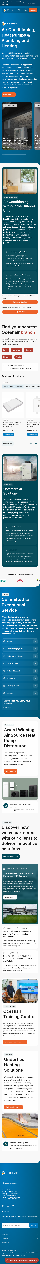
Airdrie (18, 357)
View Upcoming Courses (13, 1042)
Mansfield (16, 350)
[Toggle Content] (35, 641)
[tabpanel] (20, 419)
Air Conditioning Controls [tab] (13, 386)
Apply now (5, 4)
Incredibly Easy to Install (18, 252)
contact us (30, 1145)
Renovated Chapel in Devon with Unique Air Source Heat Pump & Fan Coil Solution (18, 958)
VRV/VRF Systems (15, 527)
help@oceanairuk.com (9, 1183)
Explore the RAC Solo (20, 302)
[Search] (13, 10)
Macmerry (6, 357)
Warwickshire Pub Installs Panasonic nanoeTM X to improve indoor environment (18, 934)
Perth (5, 350)
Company (5, 1238)
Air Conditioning (10, 105)
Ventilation (13, 550)
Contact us (7, 95)
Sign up (33, 1225)
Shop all (6, 443)
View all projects (9, 856)
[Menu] (8, 10)
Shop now (9, 771)
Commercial (31, 3)
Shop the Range (20, 312)
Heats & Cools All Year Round (19, 275)
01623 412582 (13, 1192)
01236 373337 (12, 1199)
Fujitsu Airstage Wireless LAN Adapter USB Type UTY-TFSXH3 (12, 424)
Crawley (29, 350)
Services (5, 1234)
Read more (7, 147)
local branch (21, 1145)
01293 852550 (13, 1194)
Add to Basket (9, 434)
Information (5, 1243)
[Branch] (26, 10)
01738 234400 (12, 1195)
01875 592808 (15, 1197)
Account (33, 10)
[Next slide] (36, 154)
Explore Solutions (12, 1107)
